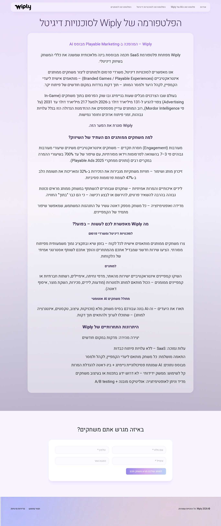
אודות (203, 7)
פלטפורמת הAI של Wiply (183, 7)
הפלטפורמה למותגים (121, 7)
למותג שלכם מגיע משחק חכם (146, 471)
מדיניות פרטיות (18, 508)
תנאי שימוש (34, 508)
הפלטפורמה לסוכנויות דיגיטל (151, 7)
